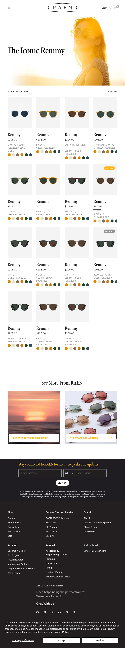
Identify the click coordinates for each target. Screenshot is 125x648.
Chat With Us (45, 603)
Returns (50, 567)
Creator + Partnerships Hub (98, 522)
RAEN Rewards (15, 559)
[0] (115, 7)
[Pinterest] (69, 612)
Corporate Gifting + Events (21, 568)
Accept (61, 640)
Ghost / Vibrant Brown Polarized (17, 154)
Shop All (12, 518)
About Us (88, 518)
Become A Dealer (16, 550)
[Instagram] (54, 612)
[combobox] (69, 473)
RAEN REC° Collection (57, 518)
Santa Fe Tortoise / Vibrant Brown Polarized (21, 154)
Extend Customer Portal (58, 576)
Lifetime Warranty (55, 572)
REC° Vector (52, 526)
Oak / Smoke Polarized (26, 154)
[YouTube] (61, 612)
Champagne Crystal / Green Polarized (13, 154)
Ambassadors (91, 531)
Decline (100, 640)
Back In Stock (15, 531)
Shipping (50, 558)
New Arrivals (14, 522)
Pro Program (14, 555)
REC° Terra (51, 531)
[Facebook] (39, 612)
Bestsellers (13, 526)
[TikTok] (76, 612)
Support (50, 545)
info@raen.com (98, 550)
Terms (101, 496)
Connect (13, 545)
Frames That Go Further (60, 512)
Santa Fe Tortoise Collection (30, 437)
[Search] (110, 7)
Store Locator (14, 572)
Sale (10, 535)
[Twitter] (47, 612)
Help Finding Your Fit (56, 554)
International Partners (18, 564)
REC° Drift (51, 522)
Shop (11, 512)
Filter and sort (20, 91)
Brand (87, 512)
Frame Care (51, 563)
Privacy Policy (61, 632)
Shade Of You (90, 526)
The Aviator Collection (84, 437)
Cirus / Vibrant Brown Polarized (30, 154)
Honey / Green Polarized (9, 154)
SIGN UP (62, 483)
